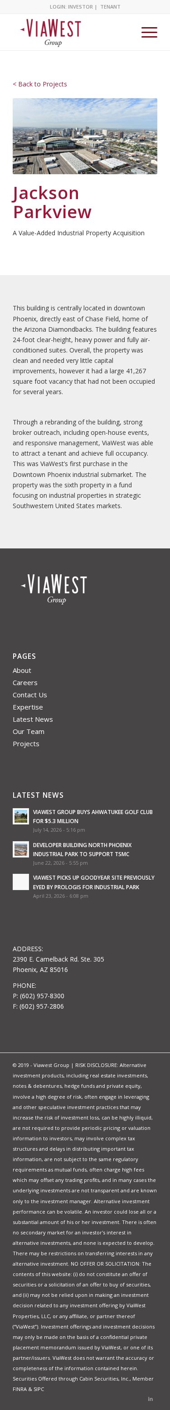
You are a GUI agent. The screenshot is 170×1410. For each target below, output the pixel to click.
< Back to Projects (40, 84)
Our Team (28, 731)
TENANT (110, 6)
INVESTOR (80, 6)
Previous (33, 136)
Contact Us (30, 694)
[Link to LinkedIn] (150, 1398)
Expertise (28, 706)
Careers (25, 682)
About (22, 670)
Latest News (33, 719)
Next (137, 136)
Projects (26, 743)
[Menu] (144, 32)
